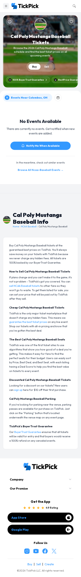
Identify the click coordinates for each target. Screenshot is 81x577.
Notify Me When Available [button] (43, 145)
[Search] (73, 6)
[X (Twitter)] (54, 551)
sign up (18, 390)
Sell (46, 66)
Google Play (20, 529)
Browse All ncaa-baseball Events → (40, 170)
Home (16, 226)
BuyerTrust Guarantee (27, 432)
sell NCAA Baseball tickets (24, 286)
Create (49, 564)
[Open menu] (6, 6)
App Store (18, 517)
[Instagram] (27, 551)
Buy (34, 66)
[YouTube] (36, 551)
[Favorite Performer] (71, 21)
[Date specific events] (58, 97)
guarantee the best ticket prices (28, 322)
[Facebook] (45, 551)
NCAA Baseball (29, 226)
